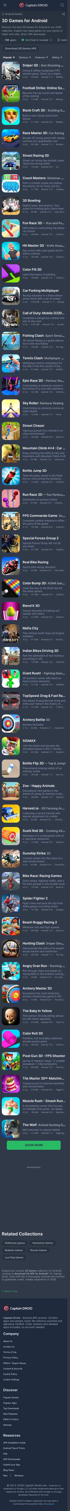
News (11, 1470)
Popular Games (11, 1397)
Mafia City (30, 628)
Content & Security (12, 1368)
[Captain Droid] (21, 1309)
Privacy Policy (10, 1357)
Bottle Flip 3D (44, 763)
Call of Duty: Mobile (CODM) (44, 313)
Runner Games (38, 1250)
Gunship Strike (37, 853)
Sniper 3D (44, 65)
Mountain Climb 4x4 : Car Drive (44, 448)
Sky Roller (43, 403)
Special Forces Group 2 (41, 538)
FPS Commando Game (44, 516)
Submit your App (11, 1464)
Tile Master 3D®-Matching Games (44, 1078)
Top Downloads (11, 1408)
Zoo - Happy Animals (39, 786)
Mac (5, 1475)
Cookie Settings (11, 1379)
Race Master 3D (43, 133)
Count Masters (44, 178)
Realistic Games (14, 1250)
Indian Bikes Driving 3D (41, 651)
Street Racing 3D (36, 155)
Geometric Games (42, 1242)
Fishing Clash (44, 335)
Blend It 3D (31, 606)
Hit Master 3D (44, 245)
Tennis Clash (44, 358)
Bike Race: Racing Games (42, 876)
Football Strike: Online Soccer (44, 88)
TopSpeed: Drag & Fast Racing (44, 696)
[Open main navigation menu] (5, 5)
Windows (19, 1475)
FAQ (5, 1453)
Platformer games (15, 1242)
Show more (33, 1145)
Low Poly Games (14, 1257)
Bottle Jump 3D (35, 471)
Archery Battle (36, 720)
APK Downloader (11, 1459)
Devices (25, 57)
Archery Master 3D (37, 988)
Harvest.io (44, 808)
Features (41, 57)
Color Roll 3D (33, 1033)
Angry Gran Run (44, 966)
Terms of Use (10, 1352)
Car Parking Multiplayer (41, 290)
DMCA (6, 1363)
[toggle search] (62, 5)
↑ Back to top (9, 1291)
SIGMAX (29, 741)
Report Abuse (19, 1363)
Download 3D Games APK (20, 48)
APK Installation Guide (14, 1442)
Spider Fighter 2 (35, 898)
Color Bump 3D (44, 583)
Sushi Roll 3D (44, 831)
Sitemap (7, 1425)
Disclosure (49, 1504)
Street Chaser (33, 425)
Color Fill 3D (32, 269)
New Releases (10, 1413)
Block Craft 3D (44, 110)
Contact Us (9, 1346)
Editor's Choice (10, 1419)
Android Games (13, 14)
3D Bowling (31, 200)
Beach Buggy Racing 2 (40, 922)
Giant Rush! (44, 673)
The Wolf (44, 1125)
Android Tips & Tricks (14, 1448)
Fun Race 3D (44, 223)
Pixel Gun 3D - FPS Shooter (44, 1056)
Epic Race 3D (44, 380)
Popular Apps (10, 1403)
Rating (57, 57)
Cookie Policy (10, 1374)
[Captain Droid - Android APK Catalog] (33, 5)
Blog (5, 1470)
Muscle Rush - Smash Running (44, 1101)
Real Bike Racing (35, 562)
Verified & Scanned (36, 40)
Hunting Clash (44, 943)
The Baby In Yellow (37, 1011)
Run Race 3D (44, 494)
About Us (7, 1341)
